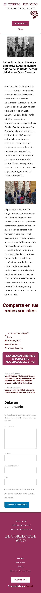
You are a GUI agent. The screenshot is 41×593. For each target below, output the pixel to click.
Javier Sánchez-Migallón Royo (18, 335)
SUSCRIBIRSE (21, 23)
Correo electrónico (11, 465)
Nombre (7, 453)
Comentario (9, 427)
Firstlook (29, 586)
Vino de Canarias (15, 348)
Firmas (20, 567)
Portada (20, 558)
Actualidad (20, 563)
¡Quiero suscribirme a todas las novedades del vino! (20, 358)
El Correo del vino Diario (20, 571)
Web (6, 477)
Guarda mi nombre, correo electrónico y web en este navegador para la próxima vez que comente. (19, 493)
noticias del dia (14, 344)
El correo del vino (20, 4)
